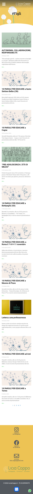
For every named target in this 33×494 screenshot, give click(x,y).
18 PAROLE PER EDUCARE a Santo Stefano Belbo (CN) (16, 90)
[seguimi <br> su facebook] (16, 442)
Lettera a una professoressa (14, 317)
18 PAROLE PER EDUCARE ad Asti (16, 354)
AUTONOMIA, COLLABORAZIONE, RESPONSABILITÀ (16, 51)
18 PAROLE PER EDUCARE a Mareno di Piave (14, 282)
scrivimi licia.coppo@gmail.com (16, 459)
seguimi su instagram (16, 433)
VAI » (3, 67)
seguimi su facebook (16, 446)
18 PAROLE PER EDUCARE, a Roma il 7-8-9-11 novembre (14, 243)
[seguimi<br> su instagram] (16, 429)
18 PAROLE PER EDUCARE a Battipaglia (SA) (14, 204)
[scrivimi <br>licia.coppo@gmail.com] (16, 455)
